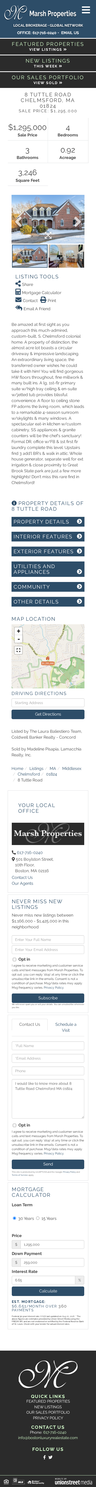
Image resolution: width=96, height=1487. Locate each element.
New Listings (48, 1407)
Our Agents (22, 883)
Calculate (48, 1291)
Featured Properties (48, 1401)
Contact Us (22, 877)
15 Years (48, 1218)
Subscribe (48, 998)
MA (53, 768)
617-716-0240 (44, 33)
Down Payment (27, 1253)
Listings (36, 768)
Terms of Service (20, 1175)
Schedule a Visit (66, 1027)
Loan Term (22, 1204)
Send (48, 1164)
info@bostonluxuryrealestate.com (48, 1437)
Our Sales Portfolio (48, 1412)
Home (17, 768)
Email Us (70, 33)
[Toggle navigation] (86, 10)
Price (17, 1235)
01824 (51, 774)
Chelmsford (29, 774)
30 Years (25, 1218)
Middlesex (71, 768)
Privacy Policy (53, 987)
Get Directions (48, 714)
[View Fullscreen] (18, 650)
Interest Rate (25, 1271)
